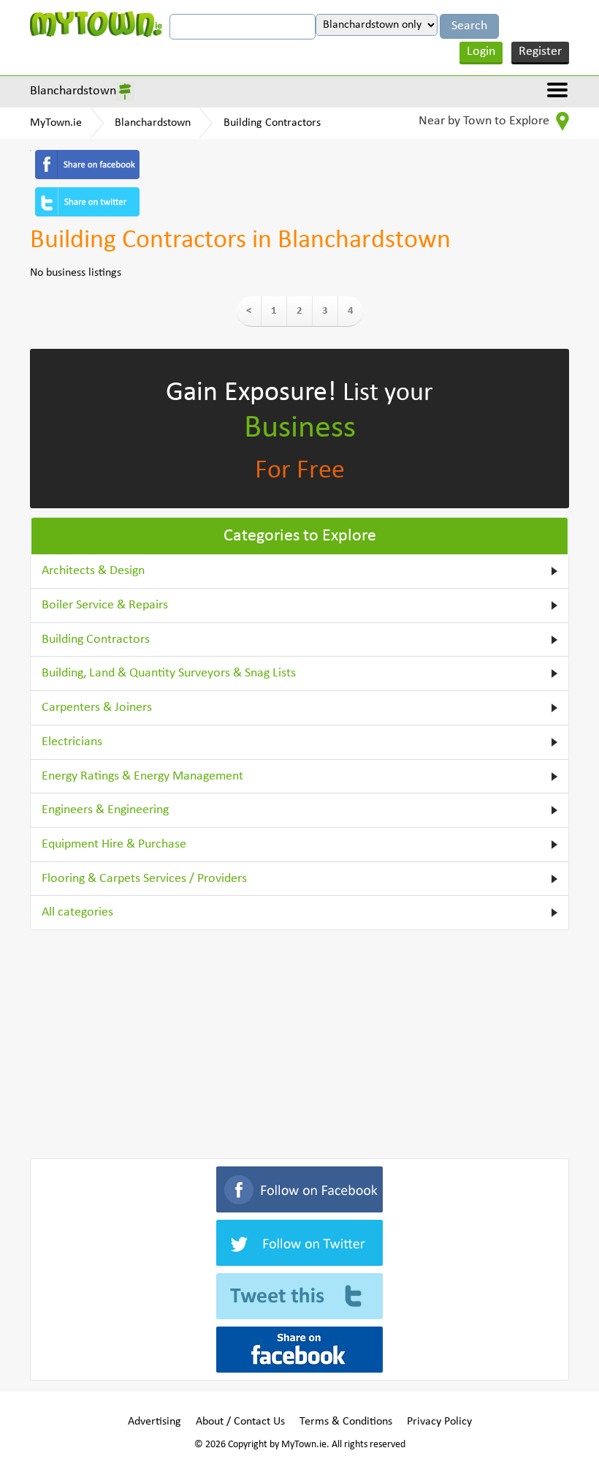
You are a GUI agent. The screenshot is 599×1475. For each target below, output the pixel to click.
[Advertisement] (299, 1041)
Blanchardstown (73, 91)
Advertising (154, 1421)
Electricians (72, 742)
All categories (77, 912)
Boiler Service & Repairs (105, 605)
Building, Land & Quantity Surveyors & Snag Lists (169, 673)
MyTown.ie (56, 123)
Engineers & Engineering (105, 810)
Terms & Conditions (346, 1421)
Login (481, 52)
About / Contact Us (240, 1421)
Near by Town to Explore (485, 121)
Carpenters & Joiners (97, 707)
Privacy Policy (439, 1421)
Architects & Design (93, 571)
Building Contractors (272, 123)
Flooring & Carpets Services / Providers (144, 879)
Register (540, 52)
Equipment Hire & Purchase (114, 844)
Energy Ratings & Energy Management (142, 776)
